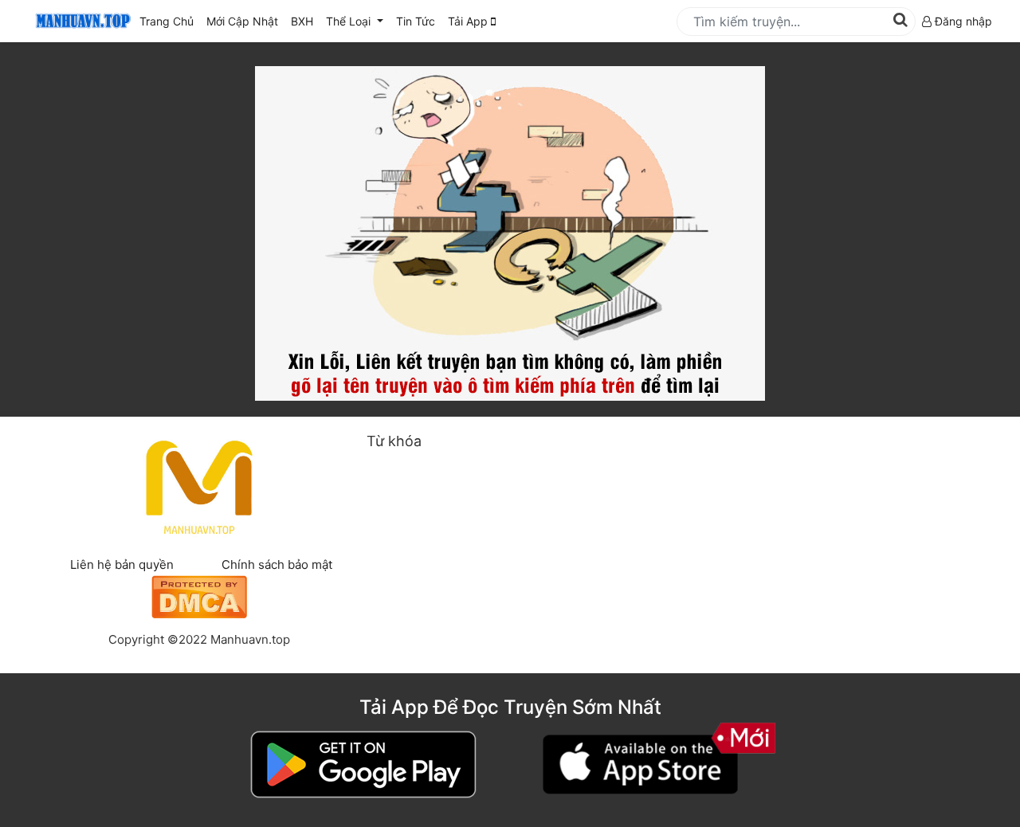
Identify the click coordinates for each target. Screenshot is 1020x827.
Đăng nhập (962, 21)
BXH (302, 21)
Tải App (469, 21)
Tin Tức (415, 21)
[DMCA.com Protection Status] (199, 594)
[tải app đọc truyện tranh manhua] (80, 21)
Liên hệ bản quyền (122, 564)
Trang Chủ (166, 21)
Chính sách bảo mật (277, 564)
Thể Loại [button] (350, 21)
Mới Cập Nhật (245, 21)
